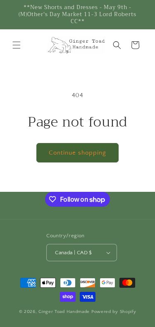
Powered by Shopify (113, 311)
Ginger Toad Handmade (64, 311)
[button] (16, 45)
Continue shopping (77, 152)
